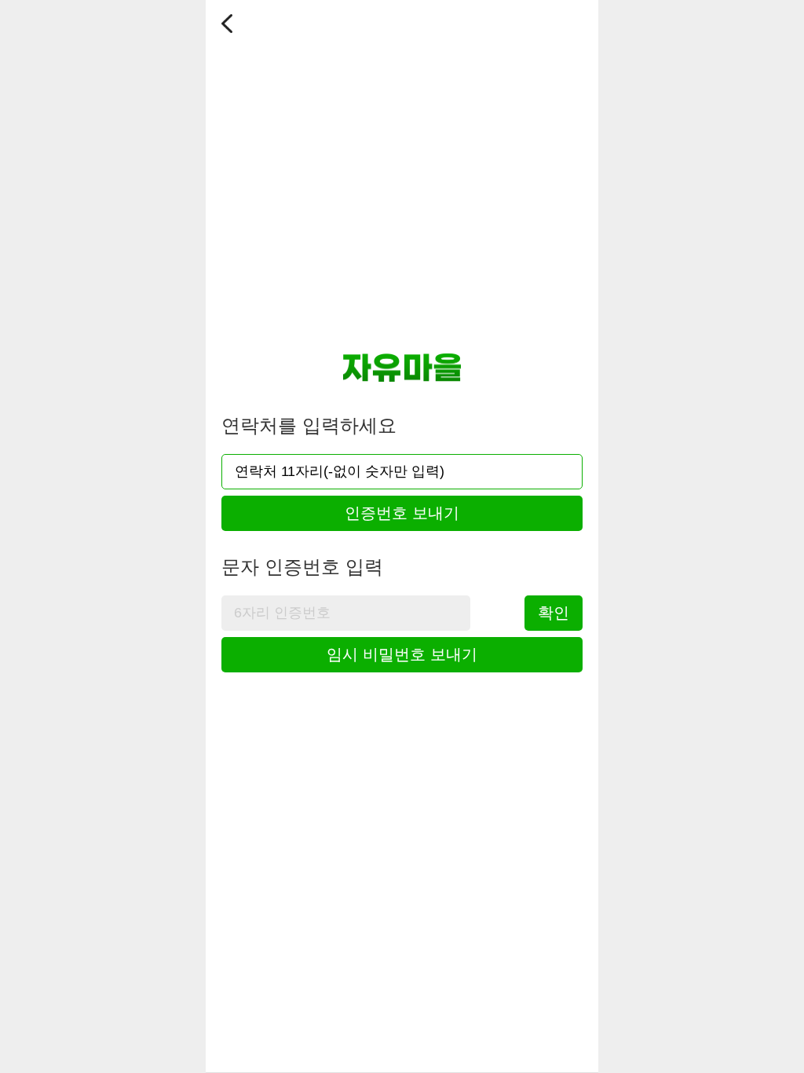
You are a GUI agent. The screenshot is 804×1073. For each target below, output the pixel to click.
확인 (553, 612)
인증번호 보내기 (402, 513)
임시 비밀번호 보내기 (402, 654)
